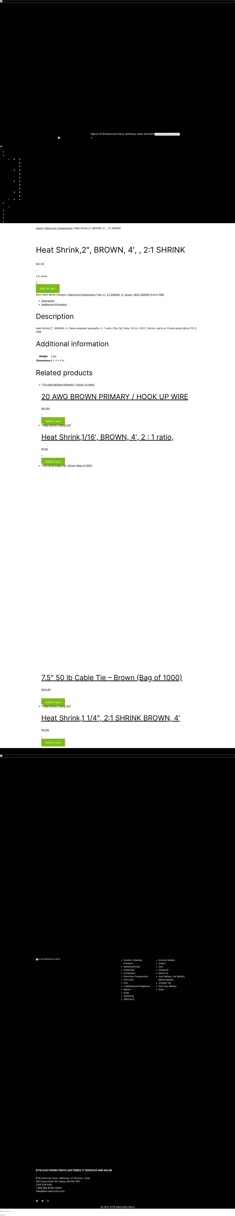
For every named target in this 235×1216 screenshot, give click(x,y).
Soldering (27, 184)
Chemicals (28, 162)
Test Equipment (31, 188)
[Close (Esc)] (10, 1211)
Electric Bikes (29, 199)
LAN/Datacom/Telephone (36, 173)
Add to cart (47, 288)
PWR (161, 294)
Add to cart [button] (53, 421)
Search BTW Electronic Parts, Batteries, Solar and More (123, 134)
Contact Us (11, 214)
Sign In (9, 217)
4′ (122, 294)
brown (128, 294)
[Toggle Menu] (1, 146)
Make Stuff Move (21, 206)
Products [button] (10, 155)
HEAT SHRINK (142, 294)
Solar (25, 181)
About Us (10, 210)
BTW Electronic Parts (122, 1207)
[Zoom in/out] (1, 1211)
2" (104, 294)
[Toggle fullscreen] (4, 1211)
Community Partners (17, 203)
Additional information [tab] (54, 304)
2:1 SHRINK (113, 294)
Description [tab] (48, 300)
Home (8, 151)
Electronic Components (35, 170)
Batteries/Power (31, 159)
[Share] (7, 1211)
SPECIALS (27, 195)
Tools (25, 192)
